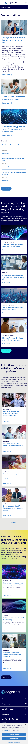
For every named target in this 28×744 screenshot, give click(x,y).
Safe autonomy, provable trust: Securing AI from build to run (13, 129)
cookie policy (7, 730)
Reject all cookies (14, 738)
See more (13, 522)
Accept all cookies (14, 734)
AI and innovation (8, 709)
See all (5, 188)
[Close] (25, 724)
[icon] (25, 3)
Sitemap (4, 722)
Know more (6, 75)
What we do (6, 699)
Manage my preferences (14, 742)
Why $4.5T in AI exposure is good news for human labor (13, 40)
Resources (5, 714)
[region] (14, 733)
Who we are (6, 704)
